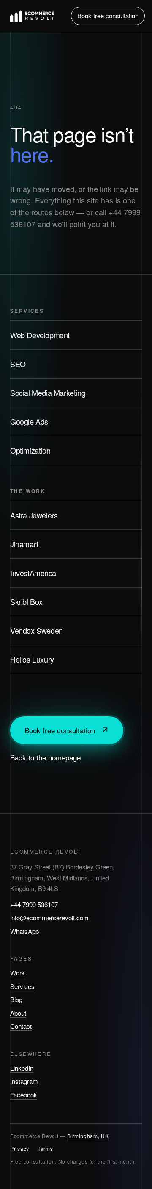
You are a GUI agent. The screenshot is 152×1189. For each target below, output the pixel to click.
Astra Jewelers (33, 515)
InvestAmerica (33, 572)
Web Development (40, 334)
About (18, 1012)
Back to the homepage (45, 757)
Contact (21, 1026)
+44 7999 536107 (34, 904)
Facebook (23, 1094)
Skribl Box (26, 601)
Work (17, 972)
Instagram (24, 1081)
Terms (45, 1148)
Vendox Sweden (36, 630)
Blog (16, 999)
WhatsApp (24, 931)
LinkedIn (21, 1068)
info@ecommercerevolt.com (49, 917)
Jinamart (24, 543)
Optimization (30, 450)
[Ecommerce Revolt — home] (32, 16)
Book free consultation (107, 15)
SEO (18, 363)
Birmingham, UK (88, 1135)
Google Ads (29, 421)
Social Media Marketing (47, 392)
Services (22, 986)
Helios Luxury (32, 659)
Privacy (19, 1148)
